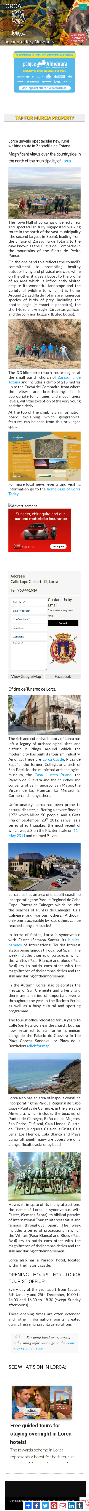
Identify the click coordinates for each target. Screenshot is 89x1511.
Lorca (66, 160)
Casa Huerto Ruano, (53, 774)
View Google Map (26, 676)
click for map (38, 1045)
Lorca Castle (53, 759)
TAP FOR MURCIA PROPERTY (44, 117)
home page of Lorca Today (44, 1345)
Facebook (63, 676)
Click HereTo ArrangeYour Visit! (77, 37)
